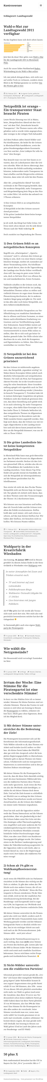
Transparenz (8, 532)
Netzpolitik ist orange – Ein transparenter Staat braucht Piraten (23, 110)
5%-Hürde (9, 1039)
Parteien (6, 1044)
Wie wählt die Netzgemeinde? (16, 650)
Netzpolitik (24, 529)
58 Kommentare (34, 1046)
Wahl (12, 1046)
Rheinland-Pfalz (9, 538)
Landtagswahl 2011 (25, 534)
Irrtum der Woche (26, 1037)
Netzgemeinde (19, 674)
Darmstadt (30, 636)
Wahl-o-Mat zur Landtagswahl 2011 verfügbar (19, 30)
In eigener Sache (26, 93)
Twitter (26, 674)
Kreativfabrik (8, 638)
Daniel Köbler (20, 532)
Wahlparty (32, 565)
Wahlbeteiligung (19, 1046)
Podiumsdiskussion (35, 529)
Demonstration (30, 532)
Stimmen (7, 1046)
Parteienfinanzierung (17, 1044)
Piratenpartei (12, 98)
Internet (38, 672)
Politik (25, 1071)
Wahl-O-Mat (21, 98)
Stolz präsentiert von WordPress (32, 1079)
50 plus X (11, 1054)
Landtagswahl (28, 96)
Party (21, 636)
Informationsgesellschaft (12, 1041)
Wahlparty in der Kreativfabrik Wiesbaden (17, 550)
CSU (37, 1071)
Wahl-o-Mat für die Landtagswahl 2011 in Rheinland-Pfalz (23, 60)
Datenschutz (17, 1039)
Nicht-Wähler (35, 1041)
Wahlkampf (16, 96)
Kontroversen (13, 5)
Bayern (33, 1071)
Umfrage (23, 672)
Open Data (7, 536)
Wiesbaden (7, 640)
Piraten (27, 1044)
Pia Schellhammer (18, 536)
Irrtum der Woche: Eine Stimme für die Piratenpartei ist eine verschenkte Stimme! (22, 687)
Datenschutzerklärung (11, 1079)
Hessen (37, 636)
